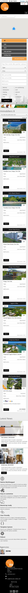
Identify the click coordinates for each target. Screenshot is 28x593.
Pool (4, 97)
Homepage (22, 1)
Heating (5, 92)
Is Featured (18, 97)
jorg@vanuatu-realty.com (13, 578)
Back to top (14, 582)
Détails (6, 151)
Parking (5, 94)
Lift (16, 94)
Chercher (6, 100)
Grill (16, 90)
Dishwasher (6, 90)
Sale (5, 44)
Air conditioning (19, 87)
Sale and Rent (7, 51)
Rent (5, 48)
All (4, 40)
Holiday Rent (7, 55)
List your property (19, 58)
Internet (17, 92)
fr (22, 3)
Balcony (5, 87)
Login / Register (13, 1)
